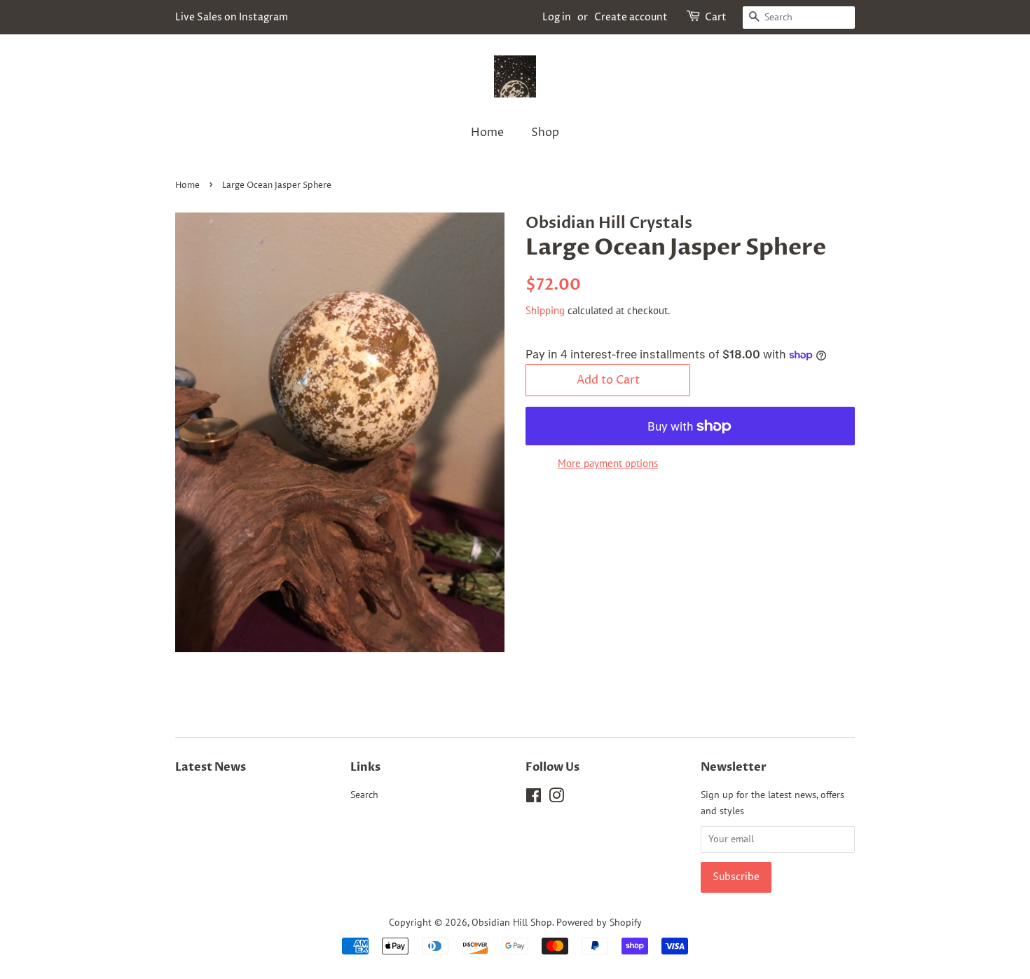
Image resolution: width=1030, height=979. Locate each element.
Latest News (210, 767)
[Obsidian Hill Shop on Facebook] (534, 798)
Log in (556, 17)
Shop (545, 132)
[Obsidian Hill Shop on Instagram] (556, 798)
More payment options (608, 463)
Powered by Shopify (599, 922)
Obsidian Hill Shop (512, 922)
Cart (716, 17)
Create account (631, 17)
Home (487, 132)
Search (364, 794)
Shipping (545, 310)
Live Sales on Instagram (231, 17)
